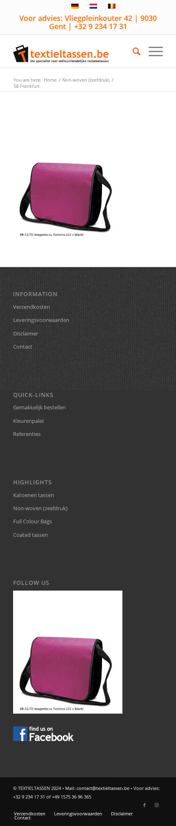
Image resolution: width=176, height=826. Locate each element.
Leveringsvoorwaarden (41, 320)
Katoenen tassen (33, 495)
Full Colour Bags (32, 521)
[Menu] (151, 51)
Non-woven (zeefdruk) (40, 508)
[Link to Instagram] (157, 805)
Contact (22, 346)
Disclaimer (25, 333)
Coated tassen (30, 534)
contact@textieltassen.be (103, 788)
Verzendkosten (31, 306)
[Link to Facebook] (144, 805)
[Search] (132, 51)
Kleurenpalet (28, 420)
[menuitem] (132, 51)
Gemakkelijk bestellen (39, 407)
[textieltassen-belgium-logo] (73, 51)
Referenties (27, 434)
